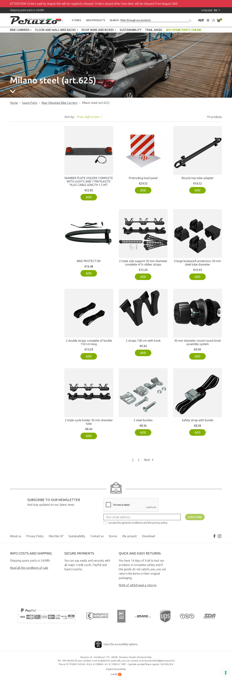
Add (89, 197)
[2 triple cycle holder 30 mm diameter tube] (88, 392)
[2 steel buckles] (143, 392)
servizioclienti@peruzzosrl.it (159, 660)
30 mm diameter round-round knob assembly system (197, 342)
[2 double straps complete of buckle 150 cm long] (88, 313)
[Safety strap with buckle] (197, 392)
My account (129, 536)
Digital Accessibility (116, 669)
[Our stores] (208, 20)
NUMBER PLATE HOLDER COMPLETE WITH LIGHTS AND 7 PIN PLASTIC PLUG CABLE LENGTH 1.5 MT (89, 181)
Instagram (219, 536)
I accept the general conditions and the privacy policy (137, 522)
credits (114, 674)
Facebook (214, 536)
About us (15, 536)
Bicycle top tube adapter (198, 178)
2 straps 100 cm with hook (143, 340)
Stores (76, 20)
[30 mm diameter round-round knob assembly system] (197, 313)
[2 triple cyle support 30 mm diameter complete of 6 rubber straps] (143, 233)
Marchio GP (56, 536)
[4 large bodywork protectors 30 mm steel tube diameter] (197, 233)
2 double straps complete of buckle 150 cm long (89, 342)
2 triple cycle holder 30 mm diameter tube (89, 422)
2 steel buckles (143, 420)
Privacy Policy (35, 536)
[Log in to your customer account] (213, 20)
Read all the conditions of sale (29, 567)
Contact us (97, 536)
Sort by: (69, 116)
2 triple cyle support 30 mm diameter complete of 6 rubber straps (143, 262)
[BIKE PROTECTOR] (88, 233)
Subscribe (194, 517)
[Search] (190, 20)
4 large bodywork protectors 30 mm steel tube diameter (197, 262)
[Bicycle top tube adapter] (197, 150)
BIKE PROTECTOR (89, 261)
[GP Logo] (201, 20)
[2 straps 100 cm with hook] (143, 313)
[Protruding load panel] (143, 150)
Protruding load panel (143, 178)
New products (95, 20)
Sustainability (77, 536)
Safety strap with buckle (197, 420)
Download (148, 536)
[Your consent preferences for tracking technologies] (225, 672)
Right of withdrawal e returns (138, 585)
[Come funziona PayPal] (47, 615)
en (216, 10)
